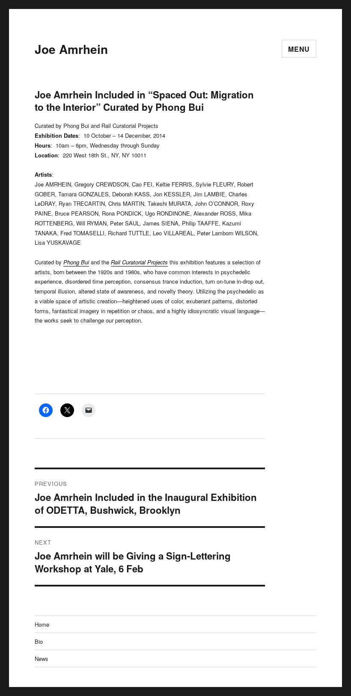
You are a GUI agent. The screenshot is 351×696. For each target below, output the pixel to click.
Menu (299, 49)
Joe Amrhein (71, 49)
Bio (39, 641)
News (41, 659)
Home (42, 624)
